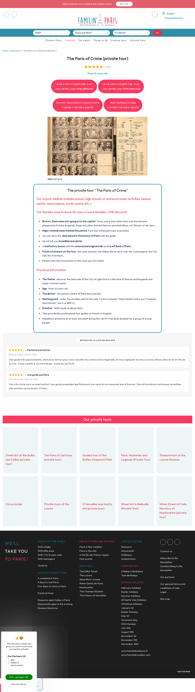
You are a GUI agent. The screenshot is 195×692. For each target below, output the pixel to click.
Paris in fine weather (91, 546)
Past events (86, 558)
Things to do (100, 40)
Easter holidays (129, 591)
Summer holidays (130, 595)
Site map (165, 598)
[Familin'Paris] (97, 19)
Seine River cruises (90, 579)
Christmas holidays (131, 603)
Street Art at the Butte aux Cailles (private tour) (20, 459)
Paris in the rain (88, 550)
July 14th (126, 627)
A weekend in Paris (48, 578)
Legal (163, 591)
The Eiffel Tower (89, 571)
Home (5, 50)
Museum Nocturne (48, 607)
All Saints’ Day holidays (133, 599)
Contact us (166, 551)
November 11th (129, 639)
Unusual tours (119, 40)
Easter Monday (129, 611)
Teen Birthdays (129, 575)
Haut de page (183, 672)
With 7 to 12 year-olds (50, 554)
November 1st (128, 635)
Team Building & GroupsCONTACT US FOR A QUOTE (123, 105)
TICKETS (42, 565)
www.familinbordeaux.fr (134, 650)
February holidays (131, 587)
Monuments (127, 550)
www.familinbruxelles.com (135, 654)
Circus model (14, 504)
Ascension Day (129, 619)
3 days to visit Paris (48, 582)
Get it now (124, 4)
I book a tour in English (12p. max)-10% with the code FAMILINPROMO (74, 86)
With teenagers (46, 558)
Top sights (84, 40)
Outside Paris (138, 40)
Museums (126, 546)
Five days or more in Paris (52, 586)
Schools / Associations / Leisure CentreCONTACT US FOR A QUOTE (77, 105)
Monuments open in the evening (55, 603)
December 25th (129, 643)
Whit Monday (128, 623)
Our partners (167, 577)
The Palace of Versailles (93, 595)
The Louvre (86, 575)
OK (157, 33)
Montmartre (86, 587)
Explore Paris (54, 40)
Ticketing (70, 40)
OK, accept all (19, 677)
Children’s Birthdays (132, 571)
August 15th (127, 631)
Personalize (19, 684)
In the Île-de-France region (94, 554)
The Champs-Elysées (91, 591)
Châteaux (126, 554)
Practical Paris (46, 593)
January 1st (127, 607)
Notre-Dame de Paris (91, 583)
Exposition (16, 50)
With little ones (46, 550)
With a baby (44, 546)
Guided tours (128, 558)
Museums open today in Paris (54, 599)
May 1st (125, 615)
